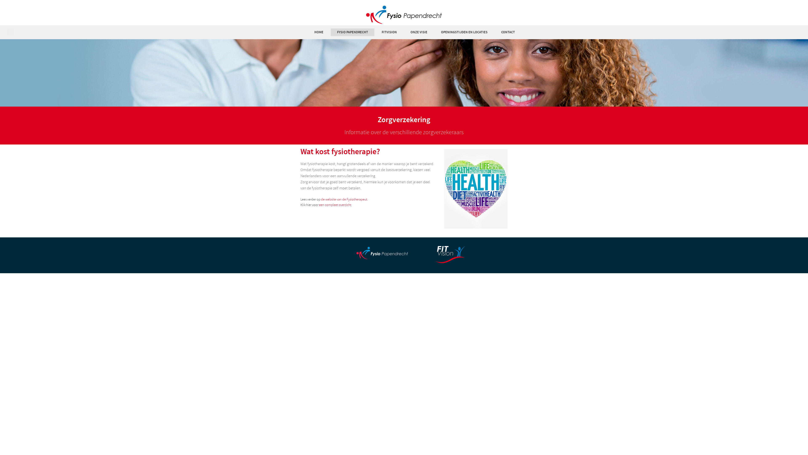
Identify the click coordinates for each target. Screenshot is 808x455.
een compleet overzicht (335, 205)
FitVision (389, 32)
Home (318, 32)
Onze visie (419, 32)
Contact (508, 32)
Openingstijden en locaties (464, 32)
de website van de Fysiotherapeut (344, 199)
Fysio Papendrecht (352, 32)
